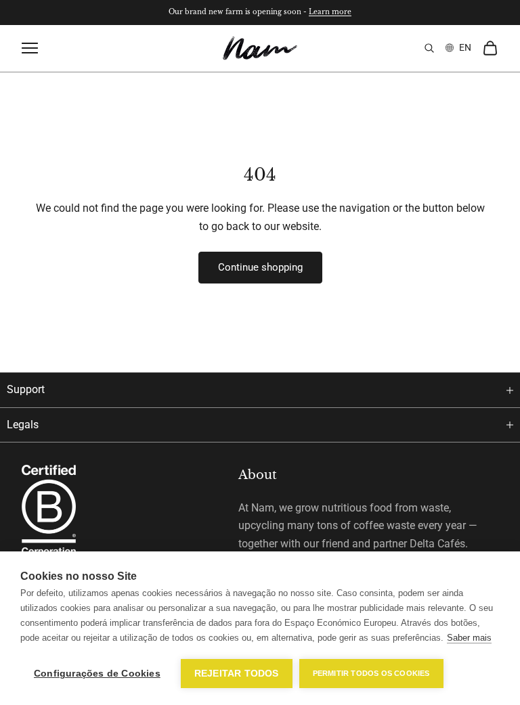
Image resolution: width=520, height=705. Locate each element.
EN (465, 47)
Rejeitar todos (236, 673)
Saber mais (469, 638)
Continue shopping (260, 267)
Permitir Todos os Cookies (371, 673)
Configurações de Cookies (97, 673)
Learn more (330, 11)
